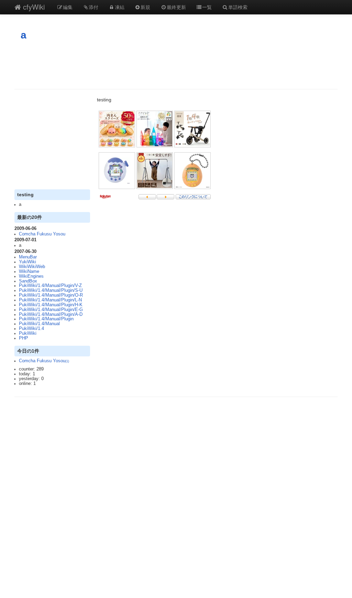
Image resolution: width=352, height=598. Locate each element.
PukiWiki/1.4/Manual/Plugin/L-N (50, 300)
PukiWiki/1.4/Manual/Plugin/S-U (50, 290)
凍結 (119, 6)
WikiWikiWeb (32, 266)
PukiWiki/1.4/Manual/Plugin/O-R (51, 295)
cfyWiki (33, 7)
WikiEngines (31, 276)
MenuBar (28, 257)
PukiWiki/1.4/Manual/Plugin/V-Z (50, 285)
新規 (145, 6)
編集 (68, 6)
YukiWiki (27, 261)
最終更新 (176, 6)
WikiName (29, 271)
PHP (23, 338)
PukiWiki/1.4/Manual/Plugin (46, 319)
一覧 (207, 6)
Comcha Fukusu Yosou (42, 234)
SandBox (28, 281)
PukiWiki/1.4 (31, 328)
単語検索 (238, 6)
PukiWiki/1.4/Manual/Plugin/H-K (50, 304)
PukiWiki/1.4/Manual (39, 323)
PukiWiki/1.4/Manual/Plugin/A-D (50, 314)
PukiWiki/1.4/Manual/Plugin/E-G (51, 309)
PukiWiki (27, 333)
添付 (93, 6)
